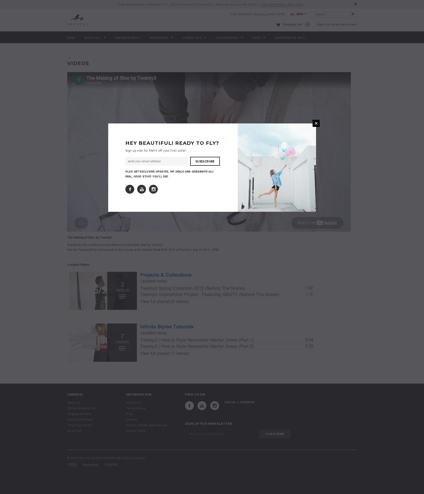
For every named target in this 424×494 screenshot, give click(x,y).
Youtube (141, 189)
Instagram (153, 189)
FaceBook (129, 189)
